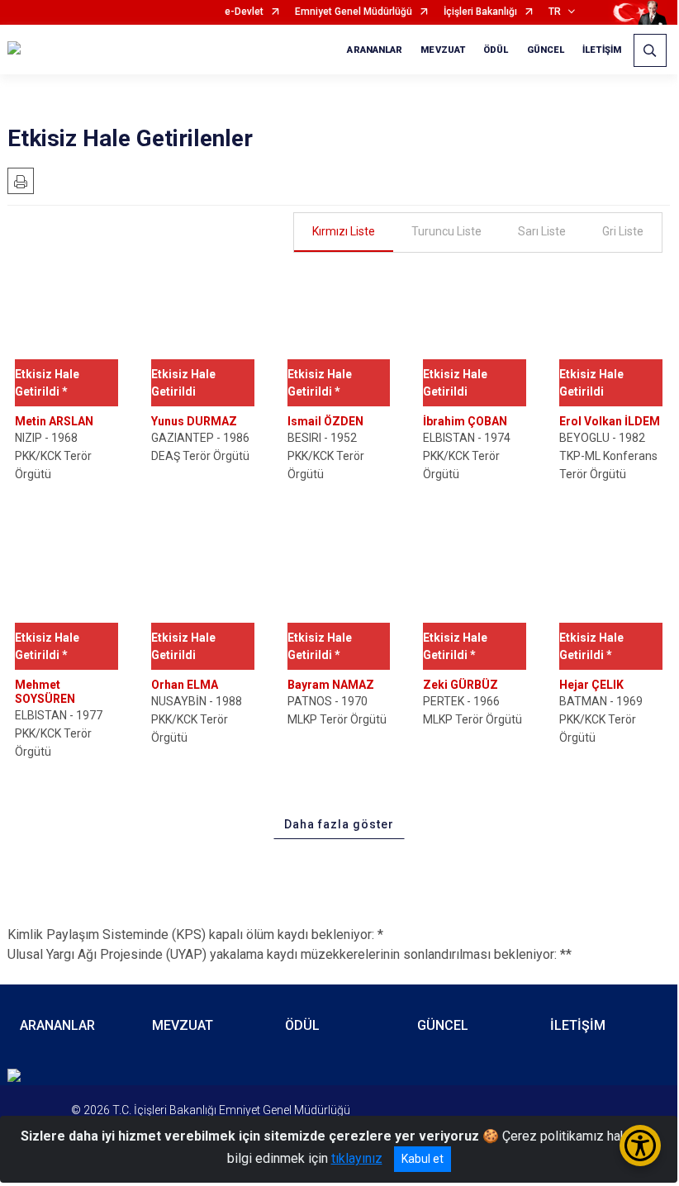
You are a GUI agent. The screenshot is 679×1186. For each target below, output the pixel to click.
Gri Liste (622, 231)
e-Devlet (244, 12)
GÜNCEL (546, 50)
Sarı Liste (542, 231)
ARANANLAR (374, 50)
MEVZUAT (442, 50)
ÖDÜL (495, 50)
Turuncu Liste (446, 231)
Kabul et (422, 1158)
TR (554, 12)
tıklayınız (356, 1158)
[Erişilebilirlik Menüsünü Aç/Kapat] (640, 1145)
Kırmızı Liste (343, 231)
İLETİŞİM (601, 50)
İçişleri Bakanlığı (480, 12)
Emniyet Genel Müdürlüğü (353, 12)
